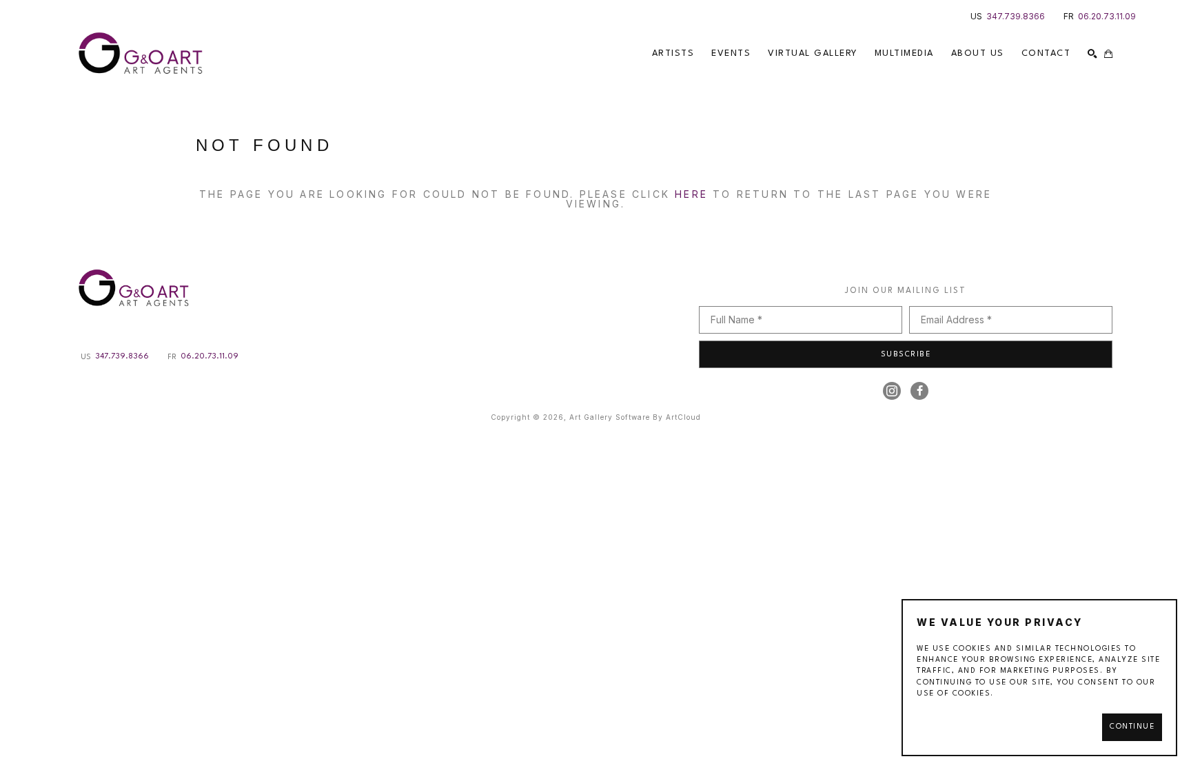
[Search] (1092, 54)
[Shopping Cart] (1108, 54)
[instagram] (892, 391)
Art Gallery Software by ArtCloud (635, 417)
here (691, 194)
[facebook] (919, 391)
